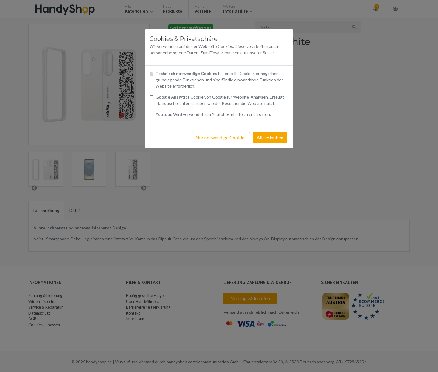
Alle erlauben (270, 137)
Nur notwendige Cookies (220, 137)
